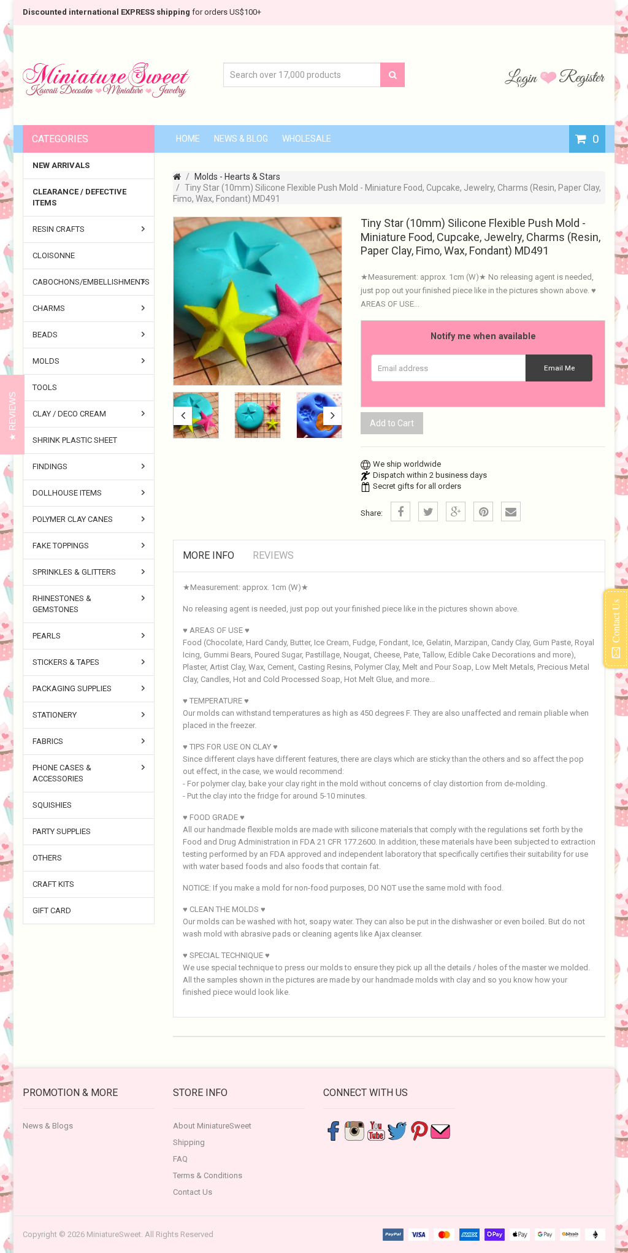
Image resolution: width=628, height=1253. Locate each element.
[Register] (582, 77)
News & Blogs (48, 1125)
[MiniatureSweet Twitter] (397, 1130)
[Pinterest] (483, 511)
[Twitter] (428, 511)
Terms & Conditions (207, 1175)
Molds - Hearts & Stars (237, 177)
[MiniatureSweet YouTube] (376, 1130)
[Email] (511, 511)
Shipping (189, 1142)
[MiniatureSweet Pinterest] (419, 1130)
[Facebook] (400, 511)
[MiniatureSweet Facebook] (333, 1130)
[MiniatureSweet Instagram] (354, 1130)
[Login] (522, 77)
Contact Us (192, 1192)
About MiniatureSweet (212, 1125)
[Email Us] (440, 1130)
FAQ (180, 1158)
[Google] (455, 511)
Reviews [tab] (273, 555)
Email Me (559, 368)
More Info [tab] (208, 555)
